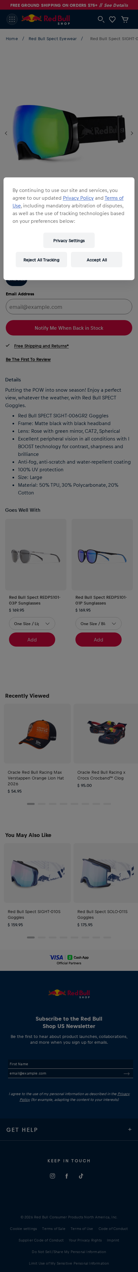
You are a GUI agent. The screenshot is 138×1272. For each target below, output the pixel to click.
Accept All (97, 259)
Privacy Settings (69, 240)
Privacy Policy (78, 198)
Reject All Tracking (41, 259)
